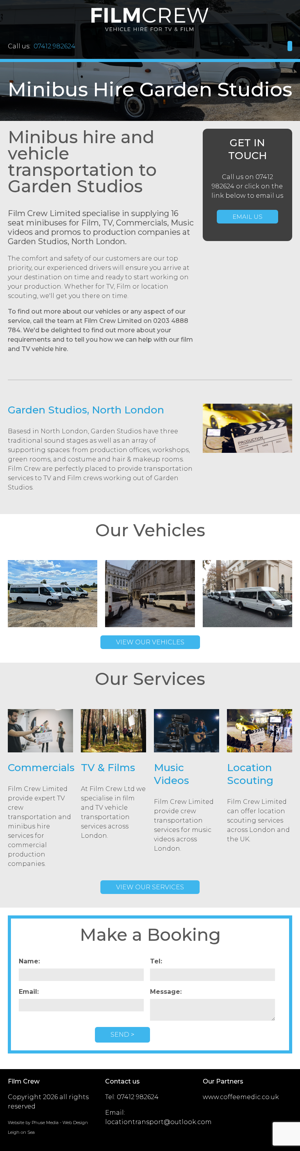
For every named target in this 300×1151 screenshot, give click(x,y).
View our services (150, 887)
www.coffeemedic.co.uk (241, 1097)
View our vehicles (150, 642)
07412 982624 (138, 1097)
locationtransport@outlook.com (158, 1122)
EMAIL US (247, 216)
